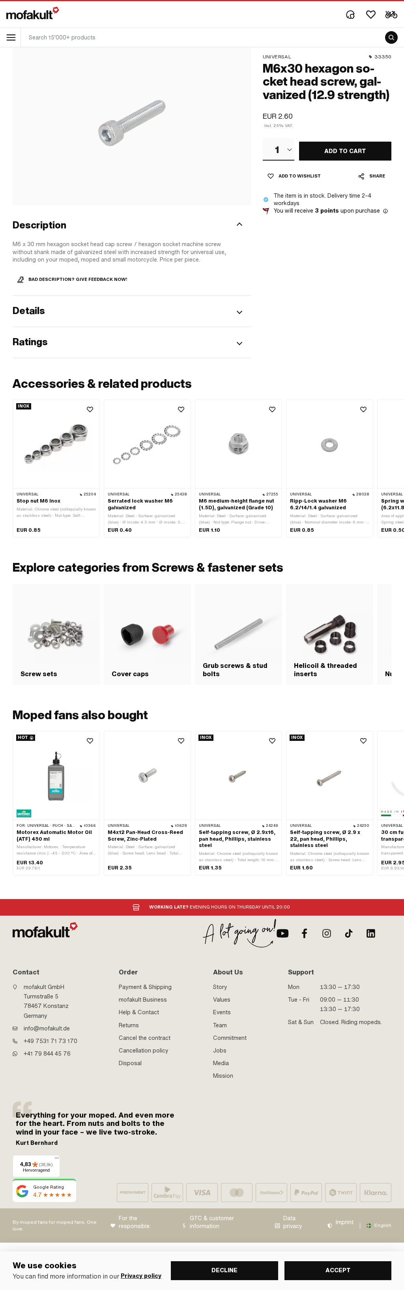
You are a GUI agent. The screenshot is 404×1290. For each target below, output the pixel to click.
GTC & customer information (212, 1222)
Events (222, 1012)
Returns (129, 1025)
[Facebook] (304, 933)
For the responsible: (135, 1222)
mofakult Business (143, 1000)
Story (220, 987)
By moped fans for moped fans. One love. (55, 1225)
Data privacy (292, 1222)
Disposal (130, 1063)
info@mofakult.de (47, 1028)
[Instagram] (327, 933)
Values (221, 1000)
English (382, 1225)
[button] (132, 225)
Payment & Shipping (145, 987)
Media (221, 1063)
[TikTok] (349, 933)
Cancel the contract (144, 1038)
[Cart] (391, 14)
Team (220, 1025)
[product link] (56, 468)
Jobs (219, 1050)
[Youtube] (282, 933)
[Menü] (57, 1160)
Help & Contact (139, 1012)
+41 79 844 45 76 (47, 1054)
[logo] (32, 13)
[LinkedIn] (371, 933)
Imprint (345, 1222)
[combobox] (278, 149)
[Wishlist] (370, 14)
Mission (223, 1076)
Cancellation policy (143, 1050)
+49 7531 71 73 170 (50, 1041)
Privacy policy (141, 1276)
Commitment (230, 1038)
